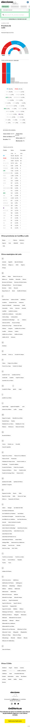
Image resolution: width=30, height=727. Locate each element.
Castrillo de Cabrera (12, 311)
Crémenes (10, 331)
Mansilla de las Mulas (18, 418)
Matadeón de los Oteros (7, 424)
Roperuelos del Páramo (13, 499)
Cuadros (16, 331)
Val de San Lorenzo (6, 580)
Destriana (4, 345)
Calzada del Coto (13, 302)
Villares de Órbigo (17, 635)
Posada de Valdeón (13, 464)
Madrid (9, 679)
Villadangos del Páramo (7, 611)
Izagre (20, 389)
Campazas (21, 302)
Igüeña (14, 389)
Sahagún (10, 507)
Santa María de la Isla (19, 530)
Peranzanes (14, 458)
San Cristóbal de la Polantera (8, 513)
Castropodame (14, 317)
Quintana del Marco (18, 481)
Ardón (17, 264)
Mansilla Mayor (5, 421)
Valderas (4, 588)
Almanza (4, 264)
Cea (18, 319)
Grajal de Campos (20, 377)
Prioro (15, 470)
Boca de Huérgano (17, 285)
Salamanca (21, 240)
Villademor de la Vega (20, 611)
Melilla (15, 679)
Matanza (4, 426)
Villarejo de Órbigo (6, 635)
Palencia (15, 240)
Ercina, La (10, 354)
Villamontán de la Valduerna (8, 623)
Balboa (3, 276)
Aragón (10, 667)
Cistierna (4, 328)
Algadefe (10, 262)
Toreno (4, 559)
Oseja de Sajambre (6, 447)
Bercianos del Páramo (7, 282)
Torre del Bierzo (11, 559)
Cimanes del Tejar (18, 325)
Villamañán (4, 620)
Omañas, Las (10, 444)
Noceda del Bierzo (6, 435)
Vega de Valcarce (17, 603)
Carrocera (17, 308)
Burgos (3, 240)
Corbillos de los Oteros (20, 328)
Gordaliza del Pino (16, 374)
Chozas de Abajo (16, 322)
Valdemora (4, 585)
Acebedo (4, 262)
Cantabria (4, 670)
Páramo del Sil (20, 473)
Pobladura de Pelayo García (8, 461)
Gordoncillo (4, 377)
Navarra (4, 682)
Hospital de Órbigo (6, 389)
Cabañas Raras (5, 299)
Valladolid (16, 243)
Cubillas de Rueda (18, 334)
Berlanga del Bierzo (6, 285)
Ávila (4, 246)
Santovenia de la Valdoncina (17, 542)
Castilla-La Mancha (21, 670)
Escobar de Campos (19, 354)
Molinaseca (11, 426)
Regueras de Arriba (6, 493)
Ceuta (10, 673)
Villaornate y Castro (6, 632)
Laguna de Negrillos (15, 406)
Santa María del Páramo (7, 539)
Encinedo (4, 354)
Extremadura (10, 676)
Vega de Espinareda (13, 600)
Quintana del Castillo (7, 481)
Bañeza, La (4, 279)
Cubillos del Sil (5, 337)
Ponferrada (4, 464)
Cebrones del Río (6, 322)
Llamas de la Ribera (6, 409)
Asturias (16, 667)
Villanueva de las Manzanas (8, 629)
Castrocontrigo (5, 317)
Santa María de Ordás (7, 533)
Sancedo (4, 522)
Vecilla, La (4, 600)
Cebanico (24, 319)
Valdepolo (19, 585)
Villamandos (23, 614)
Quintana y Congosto (7, 484)
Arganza (23, 264)
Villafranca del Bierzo (7, 614)
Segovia (4, 243)
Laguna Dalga (5, 406)
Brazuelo (16, 288)
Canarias (22, 667)
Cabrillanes (23, 299)
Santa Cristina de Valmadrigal (8, 528)
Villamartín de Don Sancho (15, 617)
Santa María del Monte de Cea (9, 536)
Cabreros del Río (14, 299)
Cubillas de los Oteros (7, 334)
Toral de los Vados (19, 557)
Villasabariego (5, 637)
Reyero (14, 493)
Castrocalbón (18, 314)
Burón (13, 290)
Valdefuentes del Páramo (8, 583)
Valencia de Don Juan (7, 594)
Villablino (15, 609)
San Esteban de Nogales (7, 516)
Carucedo (24, 308)
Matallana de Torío (20, 424)
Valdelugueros (19, 583)
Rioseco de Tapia (22, 496)
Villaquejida (15, 632)
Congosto (10, 328)
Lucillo (15, 409)
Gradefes (12, 377)
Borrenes (4, 288)
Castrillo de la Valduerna (7, 314)
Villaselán (13, 637)
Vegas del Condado (6, 609)
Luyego (20, 409)
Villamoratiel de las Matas (8, 626)
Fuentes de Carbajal (17, 366)
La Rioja (4, 679)
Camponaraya (16, 305)
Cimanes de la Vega (6, 325)
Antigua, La (10, 264)
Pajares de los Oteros (7, 455)
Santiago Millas (5, 542)
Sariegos (4, 545)
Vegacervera (5, 606)
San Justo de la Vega (20, 516)
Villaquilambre (23, 632)
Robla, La (4, 499)
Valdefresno (16, 580)
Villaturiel (19, 637)
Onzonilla (18, 444)
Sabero (3, 507)
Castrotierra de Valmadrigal (8, 319)
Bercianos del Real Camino (20, 282)
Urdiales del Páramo (6, 571)
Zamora (22, 243)
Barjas (9, 276)
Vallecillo (16, 594)
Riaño (20, 493)
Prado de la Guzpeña (19, 467)
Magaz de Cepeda (6, 418)
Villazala (25, 637)
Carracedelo (5, 308)
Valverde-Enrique (18, 597)
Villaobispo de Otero (22, 629)
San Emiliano (20, 513)
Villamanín (4, 617)
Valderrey (10, 588)
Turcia (9, 562)
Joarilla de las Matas (7, 397)
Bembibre (11, 279)
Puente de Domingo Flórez (8, 473)
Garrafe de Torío (6, 374)
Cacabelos (4, 302)
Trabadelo (19, 559)
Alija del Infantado (19, 262)
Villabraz (21, 609)
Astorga (4, 267)
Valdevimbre (13, 591)
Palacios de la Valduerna (20, 455)
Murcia (20, 679)
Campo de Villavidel (6, 305)
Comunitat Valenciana (19, 673)
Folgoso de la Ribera (12, 363)
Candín (23, 305)
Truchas (4, 562)
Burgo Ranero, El (6, 290)
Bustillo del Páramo (21, 290)
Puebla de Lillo (22, 470)
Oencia (3, 444)
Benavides (18, 279)
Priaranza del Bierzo (6, 470)
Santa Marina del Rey (7, 530)
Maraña (13, 421)
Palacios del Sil (5, 458)
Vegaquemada (13, 606)
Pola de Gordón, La (21, 461)
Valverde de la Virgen (7, 597)
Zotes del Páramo (6, 649)
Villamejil (11, 620)
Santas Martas (18, 539)
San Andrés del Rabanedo (8, 510)
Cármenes (13, 337)
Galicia (17, 676)
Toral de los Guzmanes (7, 557)
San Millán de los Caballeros (8, 519)
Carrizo (11, 308)
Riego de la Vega (6, 496)
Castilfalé (4, 311)
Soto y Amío (14, 548)
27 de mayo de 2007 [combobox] (7, 10)
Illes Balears (23, 676)
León (23, 406)
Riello (14, 496)
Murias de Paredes (20, 426)
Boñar (10, 288)
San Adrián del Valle (18, 507)
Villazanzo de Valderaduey (8, 640)
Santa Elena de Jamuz (22, 528)
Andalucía (4, 667)
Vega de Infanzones (6, 603)
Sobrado (18, 545)
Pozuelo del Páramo (7, 467)
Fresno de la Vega (6, 366)
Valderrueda (17, 588)
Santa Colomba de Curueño (14, 522)
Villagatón (16, 614)
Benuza (24, 279)
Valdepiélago (12, 585)
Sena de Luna (11, 545)
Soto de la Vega (6, 548)
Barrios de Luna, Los (17, 276)
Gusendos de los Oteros (7, 380)
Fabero (3, 363)
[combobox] (16, 14)
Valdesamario (5, 591)
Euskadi (4, 676)
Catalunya (4, 673)
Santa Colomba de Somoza (8, 525)
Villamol (17, 620)
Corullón (4, 331)
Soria (10, 243)
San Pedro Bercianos (22, 519)
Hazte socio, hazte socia (15, 721)
